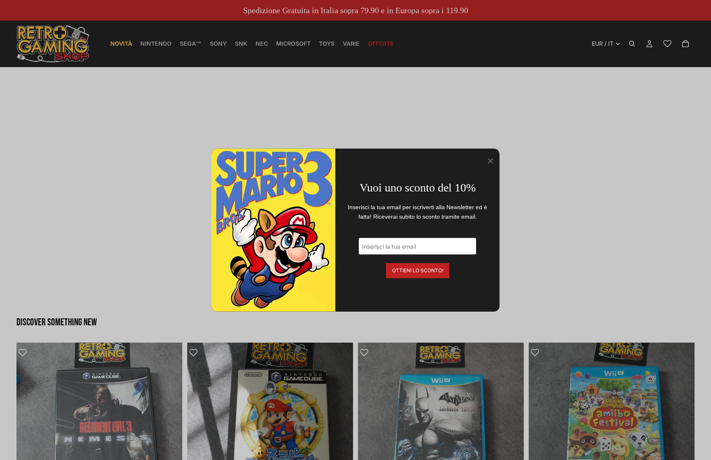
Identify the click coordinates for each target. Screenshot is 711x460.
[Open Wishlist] (667, 44)
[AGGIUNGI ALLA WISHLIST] (27, 353)
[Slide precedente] (28, 426)
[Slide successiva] (170, 426)
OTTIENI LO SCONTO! (417, 270)
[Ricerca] (632, 44)
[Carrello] (685, 44)
